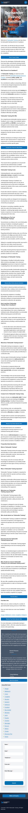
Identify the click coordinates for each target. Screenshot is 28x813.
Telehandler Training (12, 40)
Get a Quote (14, 32)
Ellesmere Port (8, 734)
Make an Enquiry (14, 795)
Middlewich (8, 614)
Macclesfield (8, 710)
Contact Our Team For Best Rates (14, 147)
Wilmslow (7, 712)
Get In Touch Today (14, 57)
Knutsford (7, 707)
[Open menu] (25, 2)
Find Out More (14, 596)
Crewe (13, 614)
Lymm (6, 715)
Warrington (7, 723)
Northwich (7, 704)
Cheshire (7, 720)
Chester (7, 731)
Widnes (6, 728)
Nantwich (7, 702)
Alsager (3, 614)
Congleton (18, 614)
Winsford (7, 699)
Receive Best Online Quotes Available (14, 283)
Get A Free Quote (14, 680)
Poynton (7, 718)
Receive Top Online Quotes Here (14, 423)
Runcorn (7, 726)
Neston (6, 736)
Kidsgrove (24, 614)
